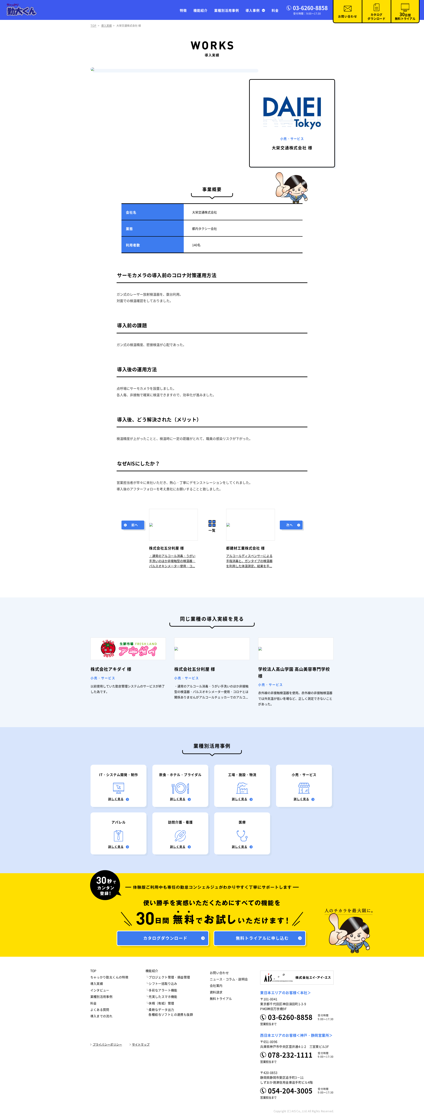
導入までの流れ (101, 1016)
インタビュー (99, 990)
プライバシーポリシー (107, 1044)
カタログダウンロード (376, 16)
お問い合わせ (347, 16)
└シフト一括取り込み (161, 983)
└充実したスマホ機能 (161, 996)
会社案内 (216, 985)
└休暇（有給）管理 (160, 1003)
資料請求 (216, 992)
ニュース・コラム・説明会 (229, 979)
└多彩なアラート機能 (161, 990)
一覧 (212, 530)
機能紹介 (200, 10)
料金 (275, 10)
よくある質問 (99, 1009)
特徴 (183, 10)
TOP (94, 25)
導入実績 (106, 25)
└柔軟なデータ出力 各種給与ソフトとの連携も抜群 (169, 1012)
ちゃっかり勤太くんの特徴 (109, 977)
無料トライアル (221, 998)
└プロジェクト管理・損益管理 (168, 977)
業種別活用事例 (226, 10)
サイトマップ (141, 1044)
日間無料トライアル (405, 16)
